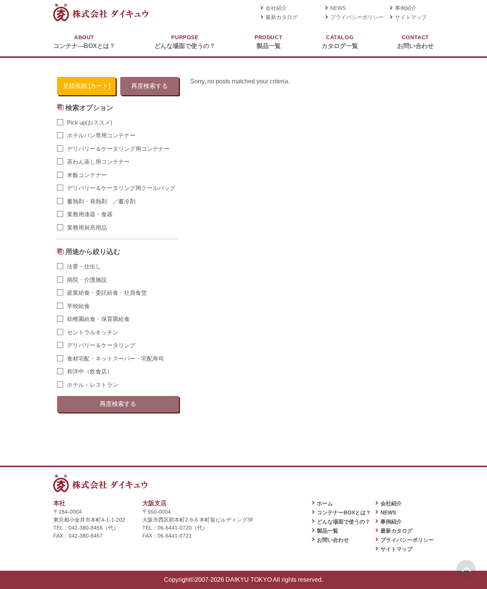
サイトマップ (411, 17)
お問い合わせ (415, 41)
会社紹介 (276, 8)
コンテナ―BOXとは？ (84, 41)
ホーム (325, 503)
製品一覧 (268, 41)
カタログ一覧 (339, 41)
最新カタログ (282, 17)
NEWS (338, 8)
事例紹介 (405, 8)
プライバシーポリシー (357, 17)
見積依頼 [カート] (86, 86)
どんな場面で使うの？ (184, 41)
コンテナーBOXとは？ (344, 512)
